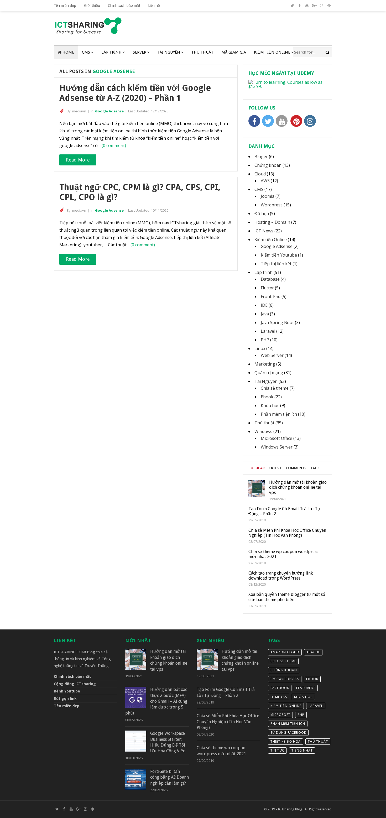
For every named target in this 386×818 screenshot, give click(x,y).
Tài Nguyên (169, 52)
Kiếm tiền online (285, 706)
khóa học (303, 697)
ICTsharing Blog (290, 809)
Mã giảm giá (233, 52)
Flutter (267, 288)
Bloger (261, 156)
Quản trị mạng (268, 373)
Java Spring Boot (277, 322)
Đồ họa (261, 213)
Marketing (264, 364)
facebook (279, 688)
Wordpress (272, 205)
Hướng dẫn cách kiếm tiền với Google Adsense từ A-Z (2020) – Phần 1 (135, 93)
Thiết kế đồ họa (285, 741)
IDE (264, 305)
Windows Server (277, 447)
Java (265, 314)
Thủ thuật (202, 52)
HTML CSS (278, 697)
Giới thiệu (92, 5)
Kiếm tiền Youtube (279, 255)
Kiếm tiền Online (272, 52)
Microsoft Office (276, 438)
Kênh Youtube (67, 691)
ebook (312, 679)
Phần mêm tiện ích (279, 414)
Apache (313, 652)
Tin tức (277, 750)
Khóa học (270, 405)
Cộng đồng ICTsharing (75, 683)
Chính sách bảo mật (124, 5)
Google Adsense (109, 111)
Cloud (260, 174)
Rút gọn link (65, 698)
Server (139, 52)
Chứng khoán (267, 165)
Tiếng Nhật (302, 750)
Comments (296, 468)
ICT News (263, 231)
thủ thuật (318, 741)
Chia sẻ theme (275, 388)
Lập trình (111, 52)
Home (67, 52)
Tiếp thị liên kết (276, 264)
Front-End (270, 296)
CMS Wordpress (284, 679)
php (301, 714)
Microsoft (280, 714)
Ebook (267, 397)
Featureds (305, 688)
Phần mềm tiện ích (287, 723)
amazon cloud (284, 652)
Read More (78, 160)
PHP (265, 340)
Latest (275, 468)
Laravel (268, 331)
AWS (265, 181)
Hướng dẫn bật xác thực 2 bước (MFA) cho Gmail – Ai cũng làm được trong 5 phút (156, 701)
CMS (86, 52)
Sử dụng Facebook (288, 732)
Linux (259, 348)
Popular (256, 468)
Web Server (272, 355)
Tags (315, 468)
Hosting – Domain (272, 222)
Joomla (267, 196)
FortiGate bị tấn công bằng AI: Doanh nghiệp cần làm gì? (169, 777)
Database (270, 279)
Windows (263, 431)
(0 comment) (114, 145)
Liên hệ (154, 5)
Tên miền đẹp (65, 5)
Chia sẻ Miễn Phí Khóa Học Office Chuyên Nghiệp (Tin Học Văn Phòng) (228, 721)
